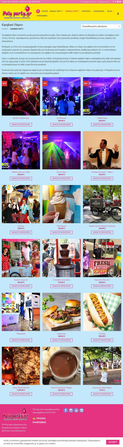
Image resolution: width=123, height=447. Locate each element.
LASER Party (102, 118)
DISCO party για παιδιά (21, 172)
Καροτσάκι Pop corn (102, 280)
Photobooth (21, 334)
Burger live (61, 334)
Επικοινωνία (42, 16)
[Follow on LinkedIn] (117, 2)
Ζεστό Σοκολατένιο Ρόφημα (61, 388)
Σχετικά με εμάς (103, 2)
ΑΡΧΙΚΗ (45, 11)
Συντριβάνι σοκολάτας (61, 280)
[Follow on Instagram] (115, 2)
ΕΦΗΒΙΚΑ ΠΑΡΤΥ (72, 11)
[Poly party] (17, 12)
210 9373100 (35, 2)
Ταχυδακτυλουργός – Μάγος (102, 172)
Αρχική (5, 29)
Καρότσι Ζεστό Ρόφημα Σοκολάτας (102, 226)
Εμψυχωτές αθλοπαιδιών (102, 388)
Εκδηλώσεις (99, 11)
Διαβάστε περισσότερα (21, 124)
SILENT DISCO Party (21, 118)
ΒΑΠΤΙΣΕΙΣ (86, 11)
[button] (118, 13)
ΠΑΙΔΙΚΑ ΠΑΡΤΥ (56, 11)
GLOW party (61, 118)
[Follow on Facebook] (113, 2)
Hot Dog (102, 334)
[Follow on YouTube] (120, 2)
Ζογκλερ (21, 226)
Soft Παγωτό (61, 226)
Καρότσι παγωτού (21, 280)
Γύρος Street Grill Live (20, 388)
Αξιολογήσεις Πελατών (89, 2)
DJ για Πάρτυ (62, 172)
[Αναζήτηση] (38, 11)
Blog (110, 11)
